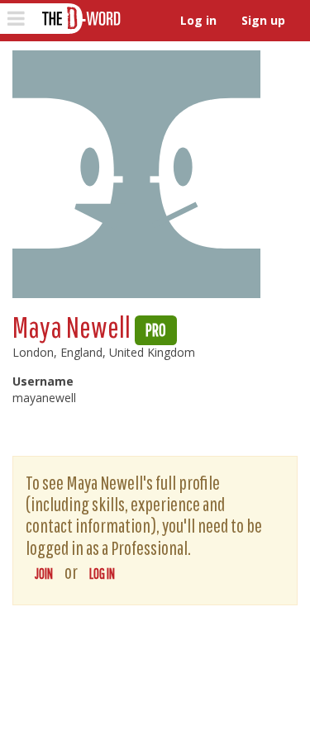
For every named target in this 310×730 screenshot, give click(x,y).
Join (44, 573)
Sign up (263, 20)
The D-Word (79, 18)
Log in (198, 20)
